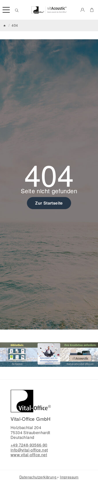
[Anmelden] (82, 10)
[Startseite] (5, 25)
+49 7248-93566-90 (29, 445)
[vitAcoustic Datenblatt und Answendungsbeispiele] (49, 354)
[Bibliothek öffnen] (17, 354)
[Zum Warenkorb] (91, 10)
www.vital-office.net (29, 455)
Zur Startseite (49, 203)
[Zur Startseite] (49, 10)
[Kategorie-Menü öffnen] (6, 10)
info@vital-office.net (29, 450)
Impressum (69, 476)
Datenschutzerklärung (38, 476)
